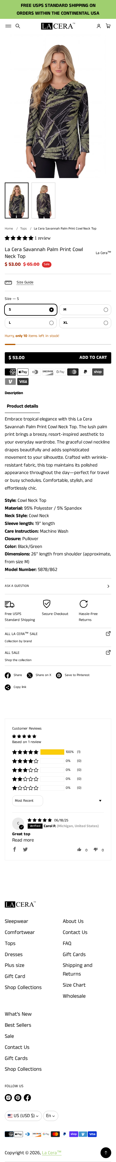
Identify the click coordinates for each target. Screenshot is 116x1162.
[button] (18, 26)
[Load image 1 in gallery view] (17, 200)
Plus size (14, 965)
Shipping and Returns (78, 970)
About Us (73, 921)
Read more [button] (23, 840)
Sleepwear (16, 921)
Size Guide (25, 282)
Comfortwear (20, 932)
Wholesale (74, 996)
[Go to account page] (99, 26)
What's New (18, 1014)
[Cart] (107, 26)
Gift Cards (74, 955)
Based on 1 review (26, 742)
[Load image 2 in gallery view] (43, 200)
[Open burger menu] (8, 26)
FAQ (67, 943)
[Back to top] (106, 1152)
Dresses (14, 955)
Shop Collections (23, 987)
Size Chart (74, 985)
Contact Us (75, 932)
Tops (23, 228)
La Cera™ (52, 1152)
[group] (22, 406)
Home (9, 228)
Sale (9, 1036)
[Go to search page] (18, 26)
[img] (40, 820)
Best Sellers (18, 1025)
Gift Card (15, 976)
